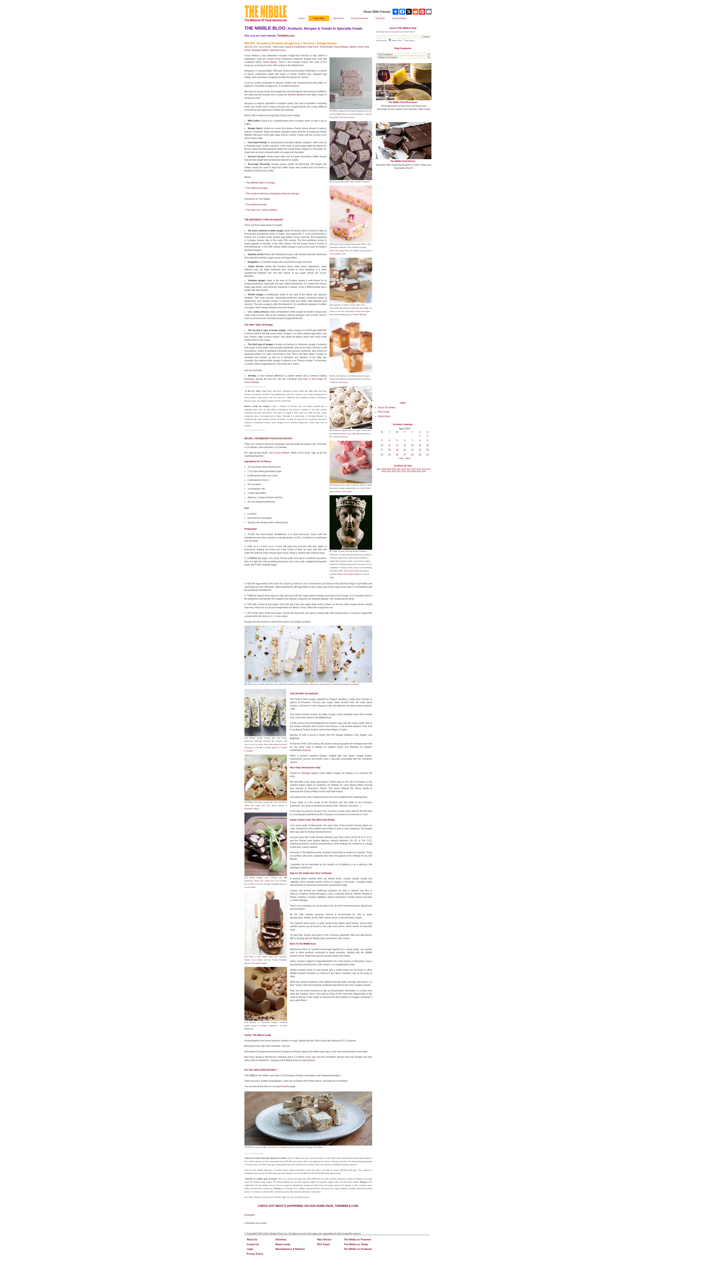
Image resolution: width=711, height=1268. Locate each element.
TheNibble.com (286, 35)
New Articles (324, 1239)
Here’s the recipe (337, 251)
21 (412, 450)
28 (412, 454)
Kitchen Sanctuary (339, 382)
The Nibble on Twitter (356, 1244)
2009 (389, 469)
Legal (250, 1249)
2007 (379, 469)
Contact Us (253, 1244)
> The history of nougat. (256, 188)
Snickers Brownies (297, 94)
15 (420, 445)
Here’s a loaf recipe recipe (261, 957)
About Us (252, 1239)
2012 (403, 469)
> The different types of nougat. (259, 182)
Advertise (281, 1239)
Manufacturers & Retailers (290, 1249)
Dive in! (409, 168)
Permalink (249, 1215)
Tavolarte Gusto (259, 963)
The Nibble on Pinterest (357, 1239)
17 (382, 450)
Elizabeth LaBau (251, 809)
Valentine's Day (278, 50)
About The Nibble (386, 407)
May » (408, 458)
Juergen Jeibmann (269, 1026)
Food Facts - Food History (320, 47)
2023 (408, 471)
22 (420, 450)
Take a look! (424, 109)
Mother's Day (356, 47)
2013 (408, 469)
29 (420, 454)
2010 (394, 469)
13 (404, 445)
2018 (383, 471)
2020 (393, 471)
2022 (403, 471)
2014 (413, 469)
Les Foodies (249, 887)
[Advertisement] (403, 200)
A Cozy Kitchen (282, 453)
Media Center (283, 1244)
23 (427, 450)
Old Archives (384, 416)
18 (389, 450)
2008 (384, 469)
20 (404, 450)
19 (397, 450)
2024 (413, 471)
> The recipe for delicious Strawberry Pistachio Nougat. (272, 193)
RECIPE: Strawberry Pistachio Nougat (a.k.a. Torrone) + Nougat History (290, 43)
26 (397, 454)
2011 (399, 469)
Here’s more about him (353, 571)
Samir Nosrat (270, 62)
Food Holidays (341, 47)
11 (389, 445)
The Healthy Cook (337, 254)
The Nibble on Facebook (358, 1249)
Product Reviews (359, 18)
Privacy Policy (255, 1253)
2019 (388, 471)
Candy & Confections (295, 47)
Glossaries (338, 18)
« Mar (401, 458)
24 (382, 454)
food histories (283, 1086)
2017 (428, 469)
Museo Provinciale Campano (349, 574)
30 (427, 454)
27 (404, 454)
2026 (423, 471)
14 (412, 445)
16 (427, 445)
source (271, 364)
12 (397, 445)
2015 (418, 469)
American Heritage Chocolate (345, 684)
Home (302, 18)
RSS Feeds (383, 412)
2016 (423, 469)
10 (382, 445)
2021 (398, 471)
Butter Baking (360, 314)
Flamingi (305, 773)
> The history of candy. (255, 204)
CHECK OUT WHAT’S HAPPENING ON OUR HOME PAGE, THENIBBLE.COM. (308, 1205)
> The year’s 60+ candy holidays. (261, 210)
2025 (418, 471)
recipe (332, 379)
